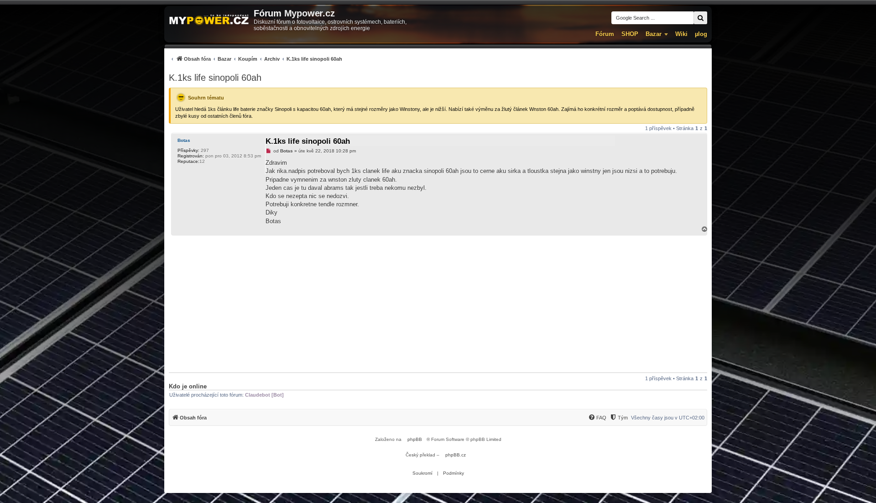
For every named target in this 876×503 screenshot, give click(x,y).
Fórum (604, 34)
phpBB (414, 439)
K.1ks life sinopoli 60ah (215, 78)
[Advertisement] (438, 304)
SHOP (629, 34)
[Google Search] (700, 17)
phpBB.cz (455, 454)
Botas (183, 140)
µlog (701, 34)
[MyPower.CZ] (209, 20)
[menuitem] (255, 58)
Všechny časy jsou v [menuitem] (667, 417)
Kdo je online (188, 386)
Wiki (681, 34)
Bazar (654, 34)
